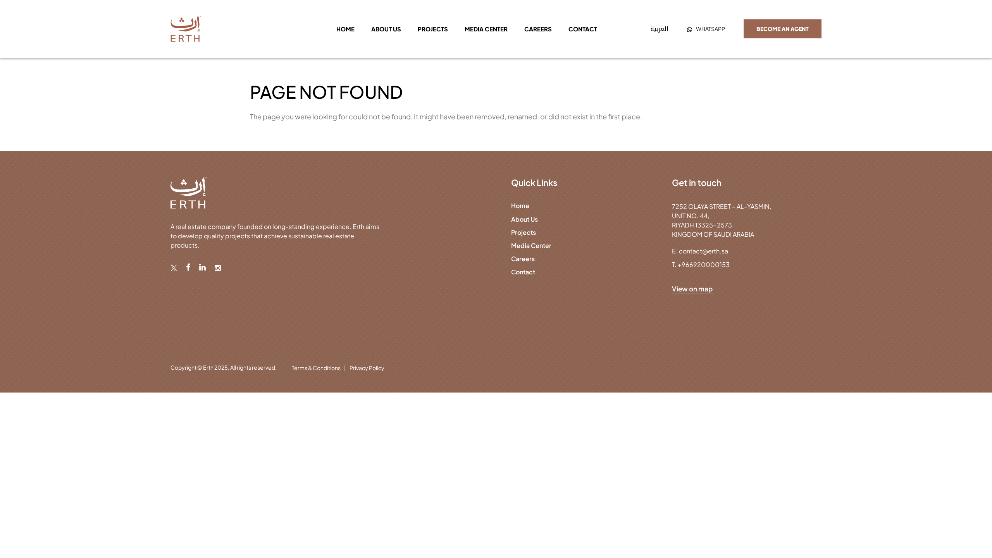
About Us (524, 219)
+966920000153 (704, 264)
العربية (659, 29)
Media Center (486, 29)
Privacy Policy (367, 367)
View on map (692, 288)
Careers (538, 29)
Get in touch (697, 182)
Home (345, 29)
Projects (433, 29)
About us (386, 29)
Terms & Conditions (316, 367)
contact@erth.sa (703, 251)
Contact (582, 29)
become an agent (782, 28)
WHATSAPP (710, 28)
